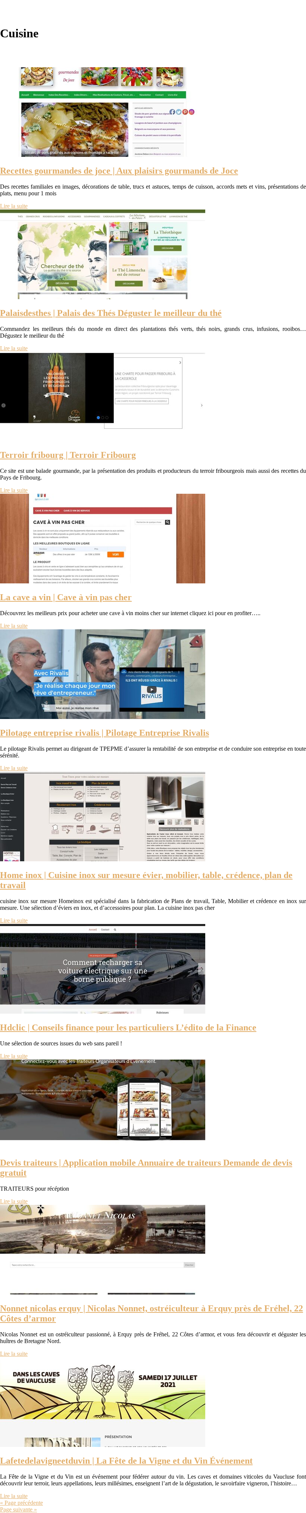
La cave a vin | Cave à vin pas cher (66, 597)
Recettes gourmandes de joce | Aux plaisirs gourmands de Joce (119, 171)
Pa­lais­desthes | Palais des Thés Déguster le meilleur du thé (111, 313)
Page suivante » (18, 1509)
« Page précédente (21, 1503)
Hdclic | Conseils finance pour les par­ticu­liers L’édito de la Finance (128, 1027)
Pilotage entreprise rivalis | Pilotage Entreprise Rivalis (104, 733)
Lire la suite (14, 206)
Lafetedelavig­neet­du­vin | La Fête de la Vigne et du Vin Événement (126, 1461)
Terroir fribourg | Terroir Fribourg (68, 455)
